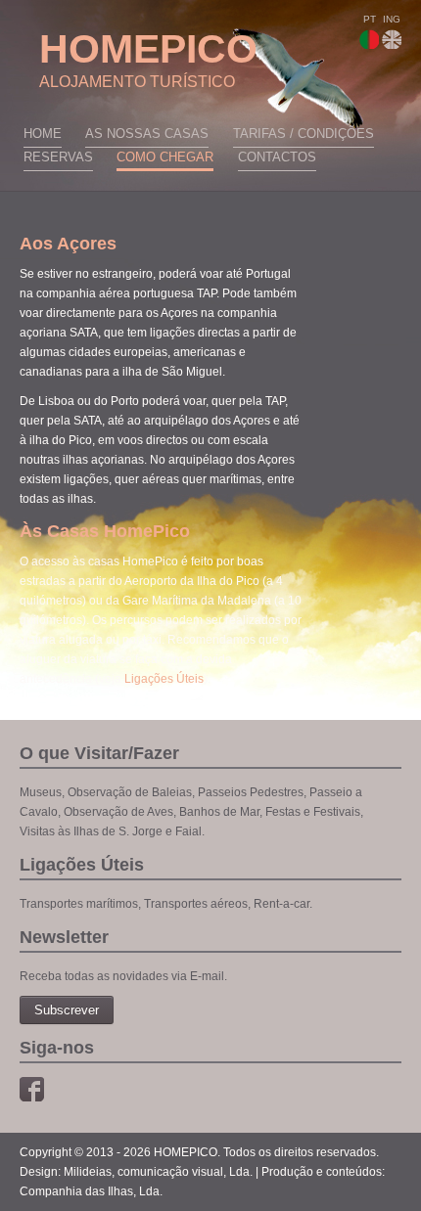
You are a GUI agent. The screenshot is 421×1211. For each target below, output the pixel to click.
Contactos (277, 157)
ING (391, 19)
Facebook (32, 1089)
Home (42, 133)
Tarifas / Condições (303, 133)
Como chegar (165, 157)
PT (369, 19)
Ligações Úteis (164, 679)
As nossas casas (147, 133)
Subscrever (66, 1010)
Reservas (58, 157)
